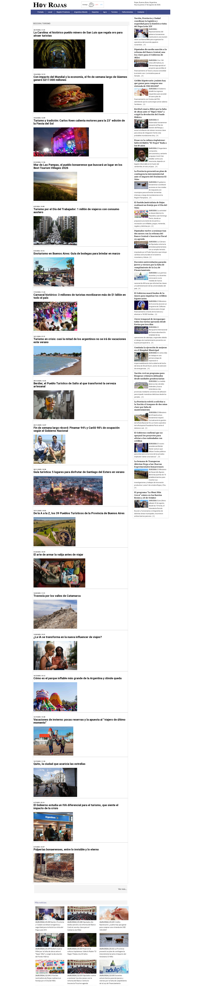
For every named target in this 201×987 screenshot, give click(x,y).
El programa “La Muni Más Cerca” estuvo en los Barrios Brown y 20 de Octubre (148, 495)
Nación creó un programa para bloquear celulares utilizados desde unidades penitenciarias (149, 376)
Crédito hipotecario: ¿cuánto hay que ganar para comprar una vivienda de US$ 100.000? (150, 83)
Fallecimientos (127, 12)
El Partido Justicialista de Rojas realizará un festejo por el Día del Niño (150, 205)
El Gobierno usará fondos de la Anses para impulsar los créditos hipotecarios (150, 296)
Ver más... (122, 889)
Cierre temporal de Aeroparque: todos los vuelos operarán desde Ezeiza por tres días (150, 322)
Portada (41, 12)
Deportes (95, 12)
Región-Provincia (63, 12)
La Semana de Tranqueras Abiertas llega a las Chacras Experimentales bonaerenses (149, 464)
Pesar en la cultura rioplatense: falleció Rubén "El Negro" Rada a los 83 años (150, 143)
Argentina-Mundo (80, 12)
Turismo (114, 12)
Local (50, 12)
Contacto (140, 12)
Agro (105, 12)
